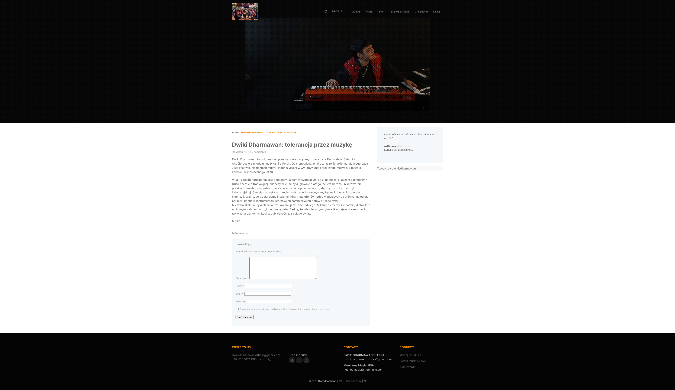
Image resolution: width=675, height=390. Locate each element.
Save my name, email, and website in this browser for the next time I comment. (285, 309)
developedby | (354, 380)
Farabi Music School (413, 361)
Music (370, 11)
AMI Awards (407, 367)
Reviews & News (399, 11)
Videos (356, 11)
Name (240, 285)
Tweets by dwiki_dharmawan (396, 168)
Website (240, 301)
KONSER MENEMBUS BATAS (398, 150)
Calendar (421, 11)
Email (239, 293)
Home (235, 132)
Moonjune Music (410, 355)
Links (436, 11)
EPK (381, 11)
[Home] (245, 11)
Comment (242, 278)
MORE (236, 221)
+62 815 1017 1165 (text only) (251, 359)
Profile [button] (337, 11)
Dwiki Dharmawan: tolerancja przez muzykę (292, 144)
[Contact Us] (256, 355)
